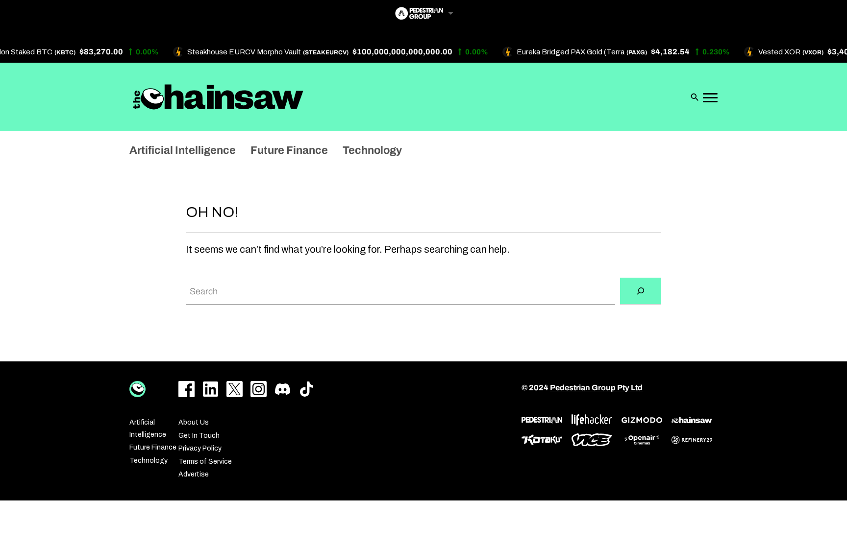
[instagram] (258, 389)
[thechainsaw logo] (692, 420)
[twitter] (234, 389)
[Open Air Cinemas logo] (642, 440)
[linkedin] (210, 389)
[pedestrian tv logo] (542, 420)
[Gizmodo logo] (642, 420)
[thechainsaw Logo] (218, 97)
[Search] (640, 291)
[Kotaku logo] (542, 440)
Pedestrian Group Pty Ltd (596, 387)
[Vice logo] (592, 439)
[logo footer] (137, 389)
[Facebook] (186, 389)
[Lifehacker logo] (592, 420)
